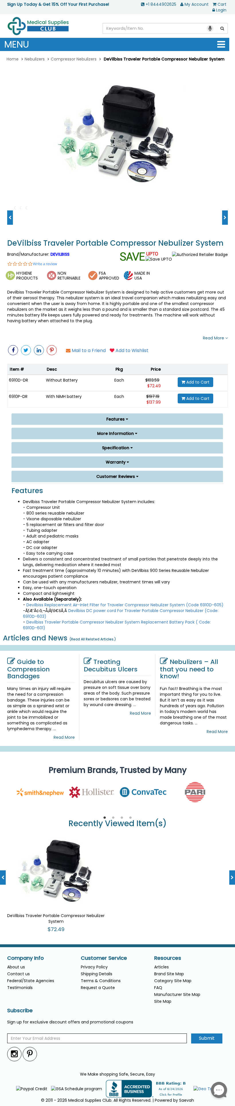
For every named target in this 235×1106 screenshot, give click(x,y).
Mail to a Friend (88, 350)
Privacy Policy (94, 967)
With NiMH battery (64, 396)
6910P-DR (18, 396)
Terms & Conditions (101, 981)
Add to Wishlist (131, 350)
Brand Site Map (169, 974)
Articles (161, 967)
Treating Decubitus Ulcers (111, 665)
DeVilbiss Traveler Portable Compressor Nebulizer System (115, 243)
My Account (197, 4)
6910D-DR (18, 380)
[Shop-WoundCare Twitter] (26, 350)
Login (221, 10)
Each (119, 380)
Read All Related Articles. (92, 639)
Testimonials (20, 987)
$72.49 (154, 386)
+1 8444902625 (161, 4)
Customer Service (104, 958)
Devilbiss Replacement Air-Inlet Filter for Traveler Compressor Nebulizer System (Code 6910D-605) (125, 605)
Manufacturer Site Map (177, 994)
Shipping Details (96, 974)
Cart (222, 4)
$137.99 (153, 402)
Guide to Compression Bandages (28, 669)
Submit (207, 1038)
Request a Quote (98, 987)
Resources (167, 958)
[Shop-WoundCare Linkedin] (39, 350)
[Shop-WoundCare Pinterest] (52, 350)
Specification (116, 448)
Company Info (25, 958)
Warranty (116, 462)
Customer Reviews (116, 476)
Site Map (162, 1001)
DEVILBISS (59, 254)
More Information (116, 433)
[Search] (222, 28)
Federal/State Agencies (30, 981)
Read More (214, 338)
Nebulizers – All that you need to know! (189, 669)
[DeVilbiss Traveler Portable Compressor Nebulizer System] (117, 134)
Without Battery (62, 380)
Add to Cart (197, 382)
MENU (16, 44)
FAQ (158, 987)
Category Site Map (172, 981)
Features (116, 419)
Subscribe (20, 1010)
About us (16, 967)
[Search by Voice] (210, 28)
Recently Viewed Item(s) (117, 823)
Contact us (18, 974)
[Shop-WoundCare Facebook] (13, 350)
